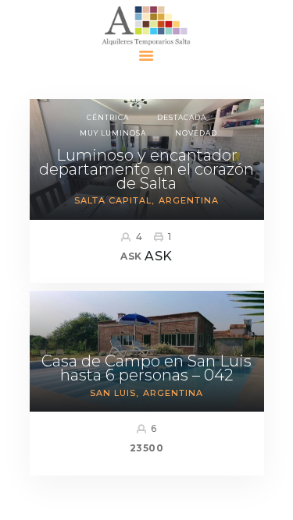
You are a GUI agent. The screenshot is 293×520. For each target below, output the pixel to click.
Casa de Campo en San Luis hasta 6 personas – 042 (146, 368)
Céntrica (108, 117)
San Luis (113, 392)
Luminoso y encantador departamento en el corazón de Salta (146, 169)
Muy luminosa (113, 133)
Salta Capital (113, 200)
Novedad (196, 133)
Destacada (181, 117)
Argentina (189, 200)
